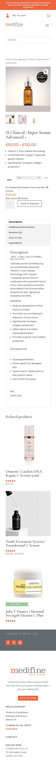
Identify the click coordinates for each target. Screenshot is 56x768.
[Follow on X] (14, 642)
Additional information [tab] (22, 227)
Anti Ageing (19, 59)
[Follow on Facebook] (8, 642)
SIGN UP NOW (28, 698)
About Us (11, 719)
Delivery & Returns (16, 716)
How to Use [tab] (15, 237)
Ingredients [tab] (15, 243)
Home (9, 59)
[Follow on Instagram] (20, 642)
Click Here (11, 729)
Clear (46, 178)
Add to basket (29, 203)
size (9, 179)
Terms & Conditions (17, 712)
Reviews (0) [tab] (15, 232)
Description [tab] (15, 222)
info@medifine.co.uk (17, 748)
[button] (45, 71)
